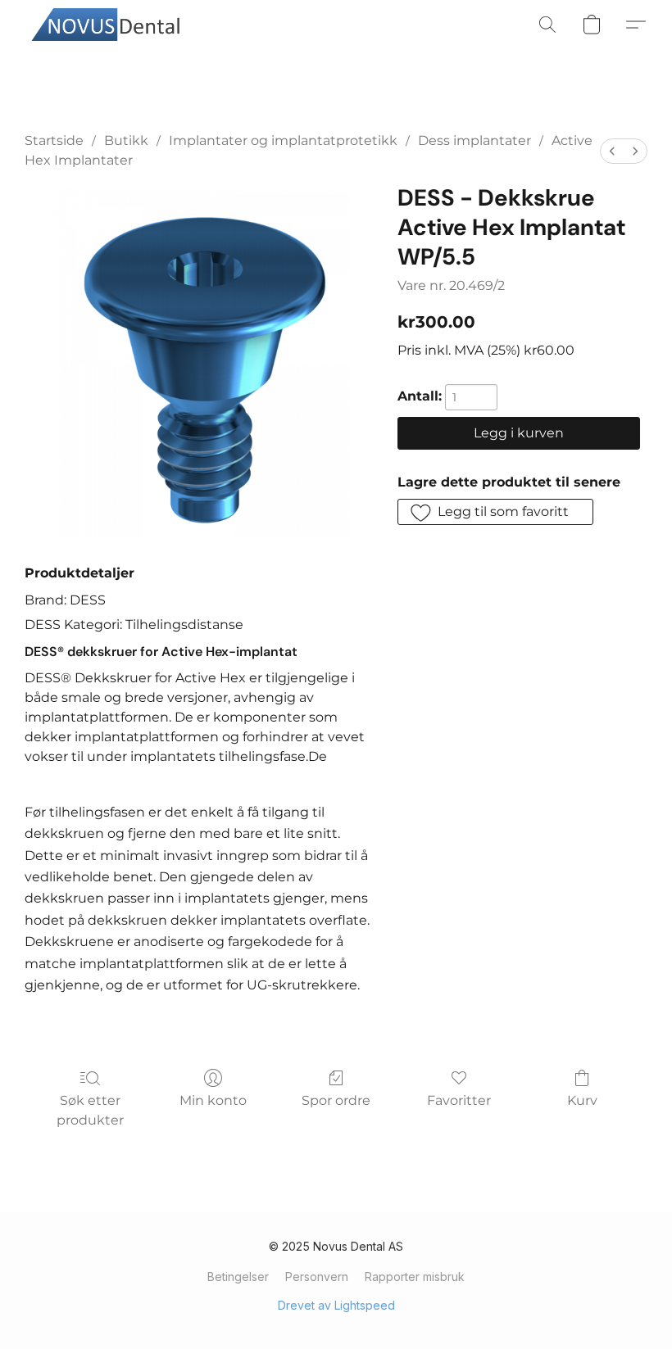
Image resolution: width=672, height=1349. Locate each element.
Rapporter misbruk (415, 1276)
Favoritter (459, 1100)
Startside (54, 140)
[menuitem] (612, 151)
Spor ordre (336, 1100)
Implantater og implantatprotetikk (283, 140)
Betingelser (238, 1276)
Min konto (213, 1100)
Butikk (126, 140)
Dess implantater (474, 140)
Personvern (316, 1276)
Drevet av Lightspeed (336, 1305)
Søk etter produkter (90, 1110)
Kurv (582, 1100)
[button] (110, 24)
